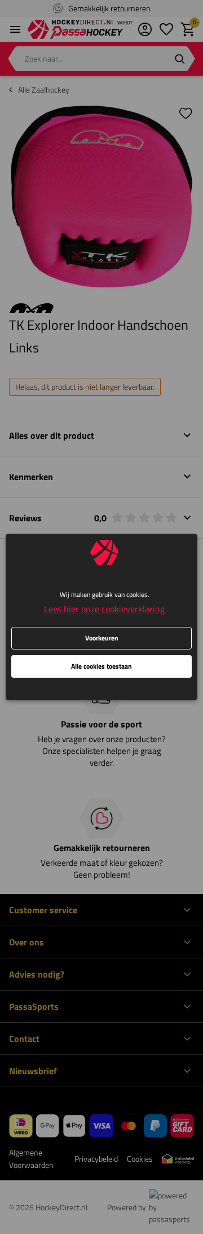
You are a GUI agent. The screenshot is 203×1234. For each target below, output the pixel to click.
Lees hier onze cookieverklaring (104, 609)
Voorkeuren (101, 638)
